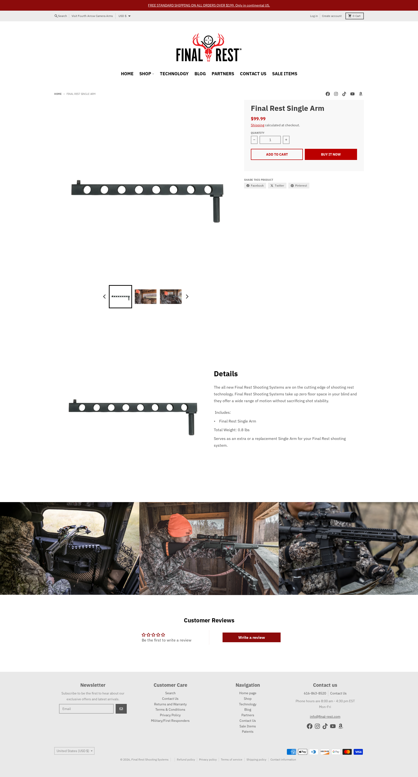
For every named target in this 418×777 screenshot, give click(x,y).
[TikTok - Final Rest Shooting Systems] (344, 94)
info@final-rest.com (325, 716)
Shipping (257, 125)
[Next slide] (186, 297)
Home (58, 94)
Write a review (251, 637)
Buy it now (331, 154)
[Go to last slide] (104, 297)
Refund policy (186, 759)
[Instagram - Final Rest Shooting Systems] (336, 94)
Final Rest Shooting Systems (150, 759)
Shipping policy (256, 759)
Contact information (283, 759)
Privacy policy (208, 759)
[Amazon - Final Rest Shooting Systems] (361, 94)
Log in (314, 16)
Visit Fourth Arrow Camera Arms (92, 16)
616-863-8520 (315, 693)
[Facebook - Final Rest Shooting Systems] (328, 94)
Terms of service (231, 759)
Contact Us (338, 693)
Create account (332, 16)
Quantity (257, 133)
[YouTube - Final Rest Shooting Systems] (352, 94)
